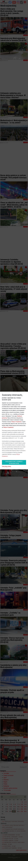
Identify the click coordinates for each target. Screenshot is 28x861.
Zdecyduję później (6, 466)
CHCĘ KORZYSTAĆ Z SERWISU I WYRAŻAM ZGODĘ (14, 462)
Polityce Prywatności (16, 421)
